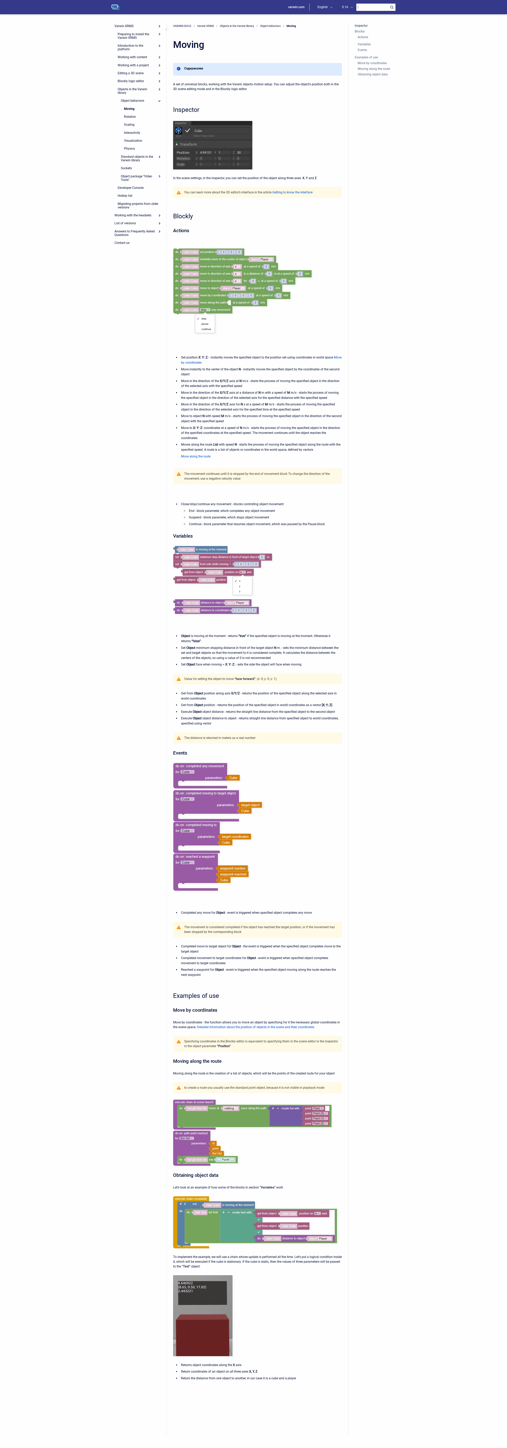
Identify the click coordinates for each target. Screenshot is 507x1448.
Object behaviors (132, 101)
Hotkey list (125, 196)
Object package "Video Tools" (136, 178)
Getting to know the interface (292, 192)
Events (362, 50)
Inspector (361, 26)
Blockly (360, 31)
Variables (364, 44)
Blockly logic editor (131, 81)
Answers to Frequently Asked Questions (134, 233)
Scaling (129, 124)
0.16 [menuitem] (345, 7)
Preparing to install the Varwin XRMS (133, 36)
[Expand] (159, 26)
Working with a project (133, 65)
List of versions (125, 223)
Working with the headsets (132, 215)
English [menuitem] (322, 7)
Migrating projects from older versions (138, 205)
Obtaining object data (373, 74)
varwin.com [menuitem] (296, 7)
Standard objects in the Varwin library (137, 158)
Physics (129, 148)
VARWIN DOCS (182, 26)
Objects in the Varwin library (132, 91)
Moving (129, 109)
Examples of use (366, 57)
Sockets (126, 168)
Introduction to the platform (130, 47)
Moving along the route (374, 69)
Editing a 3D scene (131, 73)
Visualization (133, 141)
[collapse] (159, 101)
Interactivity (132, 133)
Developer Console (131, 188)
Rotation (130, 117)
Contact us (122, 243)
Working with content (132, 57)
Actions (363, 37)
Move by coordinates (372, 63)
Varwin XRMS (124, 26)
